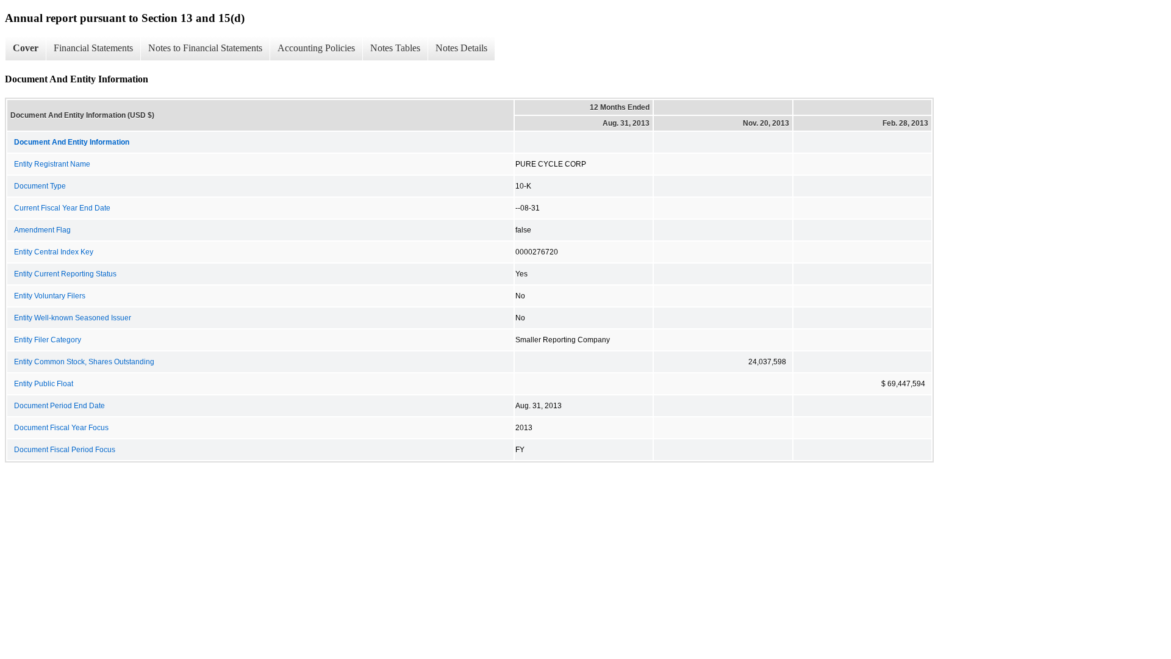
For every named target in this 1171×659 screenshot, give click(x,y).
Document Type (40, 186)
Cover (25, 48)
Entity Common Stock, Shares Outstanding (84, 362)
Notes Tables (395, 48)
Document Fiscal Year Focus (61, 427)
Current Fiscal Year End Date (62, 208)
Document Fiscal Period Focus (64, 449)
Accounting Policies (316, 48)
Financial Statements (93, 48)
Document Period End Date (59, 405)
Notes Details (461, 48)
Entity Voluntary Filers (49, 296)
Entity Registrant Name (52, 164)
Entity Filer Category (47, 340)
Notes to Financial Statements (205, 48)
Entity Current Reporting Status (65, 274)
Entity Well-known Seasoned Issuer (72, 318)
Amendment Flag (42, 230)
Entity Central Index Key (53, 252)
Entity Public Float (43, 383)
